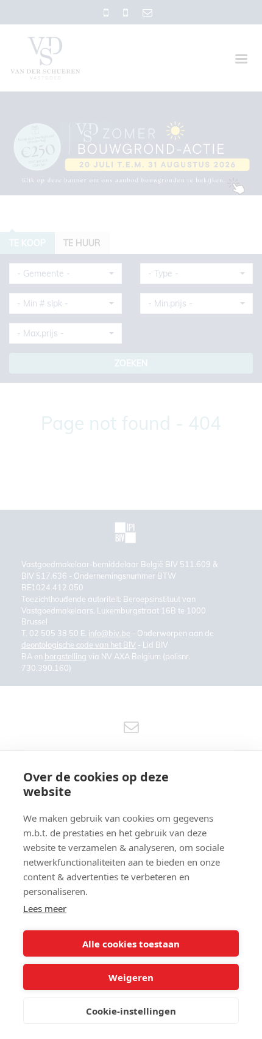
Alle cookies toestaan (131, 944)
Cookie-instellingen (131, 1011)
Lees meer (44, 908)
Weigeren (131, 977)
